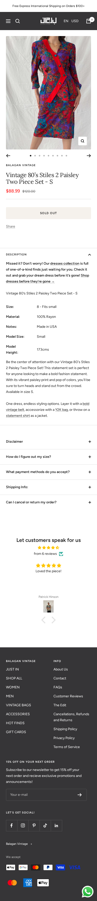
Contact (59, 678)
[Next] (89, 155)
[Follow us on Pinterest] (34, 825)
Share (10, 226)
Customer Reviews (68, 696)
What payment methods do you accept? (38, 472)
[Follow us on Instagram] (22, 825)
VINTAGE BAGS (18, 705)
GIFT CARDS (16, 732)
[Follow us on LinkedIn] (56, 825)
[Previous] (8, 155)
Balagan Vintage (21, 165)
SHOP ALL (14, 678)
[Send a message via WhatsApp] (88, 892)
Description (16, 254)
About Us (60, 669)
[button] (71, 21)
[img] (48, 548)
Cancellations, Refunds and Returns (71, 717)
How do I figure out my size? (28, 457)
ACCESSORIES (18, 714)
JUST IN (12, 669)
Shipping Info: (17, 487)
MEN (10, 696)
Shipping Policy (65, 729)
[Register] (80, 795)
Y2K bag (61, 410)
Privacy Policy (64, 738)
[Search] (17, 21)
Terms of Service (66, 747)
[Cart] (88, 21)
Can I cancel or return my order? (31, 502)
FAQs (57, 687)
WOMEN (13, 687)
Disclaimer (14, 441)
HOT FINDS (15, 723)
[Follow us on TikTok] (45, 825)
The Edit (59, 705)
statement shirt (18, 416)
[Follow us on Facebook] (11, 825)
